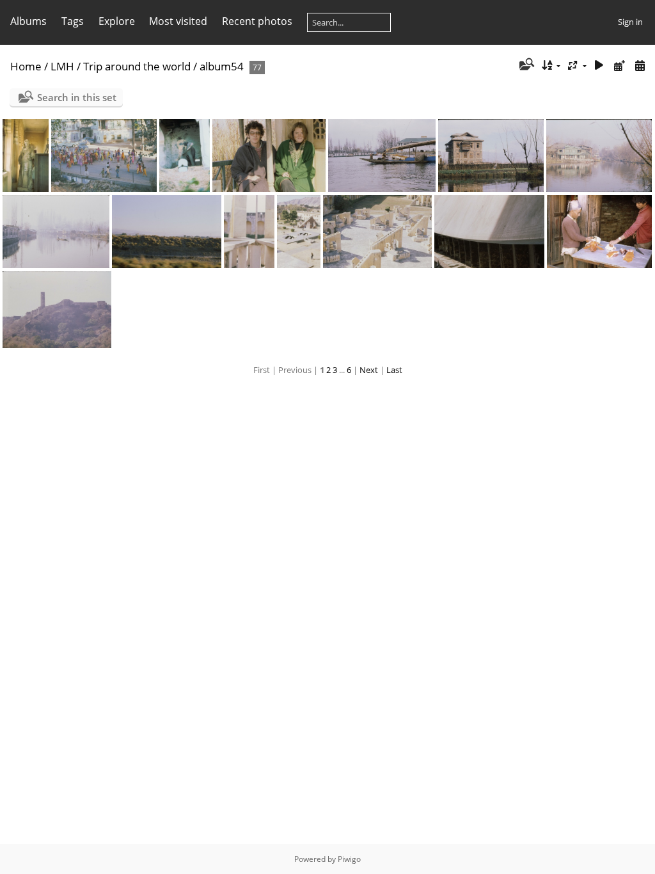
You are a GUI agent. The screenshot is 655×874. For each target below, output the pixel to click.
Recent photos (257, 21)
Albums (28, 21)
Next (368, 370)
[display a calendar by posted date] (619, 66)
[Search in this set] (525, 65)
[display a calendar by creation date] (639, 66)
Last (394, 370)
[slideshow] (599, 66)
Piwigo (349, 859)
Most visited (178, 21)
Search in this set (76, 97)
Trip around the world (137, 66)
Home (26, 66)
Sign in (630, 22)
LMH (62, 66)
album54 (222, 66)
